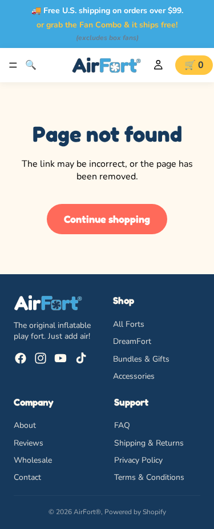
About (25, 425)
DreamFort (132, 341)
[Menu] (13, 65)
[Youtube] (60, 358)
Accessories (134, 376)
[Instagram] (40, 358)
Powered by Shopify (135, 511)
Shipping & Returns (149, 442)
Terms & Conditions (149, 477)
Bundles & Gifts (141, 359)
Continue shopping (107, 219)
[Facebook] (20, 358)
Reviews (28, 442)
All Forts (128, 324)
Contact (27, 477)
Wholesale (33, 460)
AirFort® (87, 511)
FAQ (122, 425)
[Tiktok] (81, 358)
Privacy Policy (138, 460)
